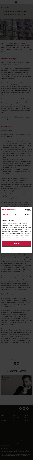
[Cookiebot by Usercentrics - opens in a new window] (23, 210)
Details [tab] (16, 214)
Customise (15, 249)
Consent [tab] (5, 214)
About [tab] (27, 214)
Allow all (16, 243)
